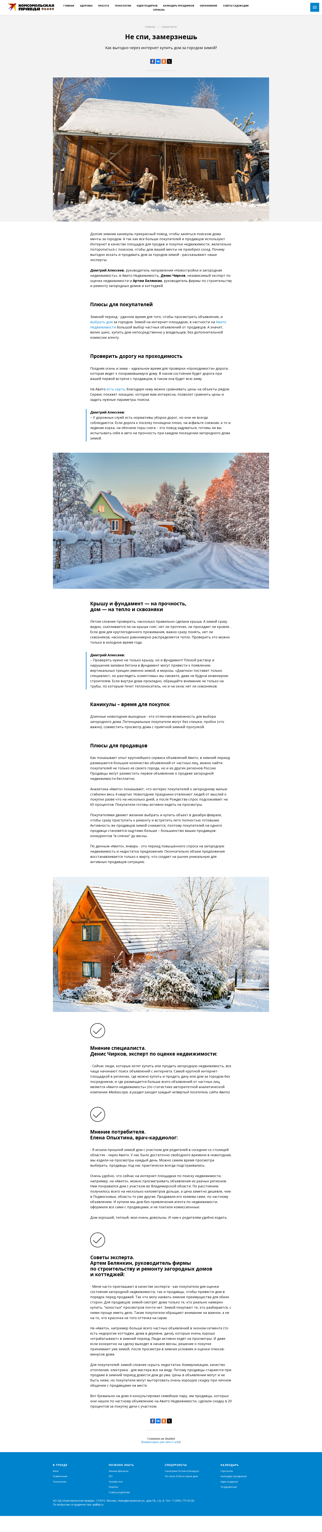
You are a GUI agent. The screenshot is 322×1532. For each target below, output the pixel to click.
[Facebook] (152, 61)
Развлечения (60, 1476)
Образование (208, 5)
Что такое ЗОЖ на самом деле (181, 1476)
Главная (68, 5)
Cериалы (159, 9)
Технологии (123, 5)
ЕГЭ (111, 1476)
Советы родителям (119, 1492)
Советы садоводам (236, 5)
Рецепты (113, 1487)
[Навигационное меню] (315, 7)
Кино (56, 1471)
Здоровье (86, 5)
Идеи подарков (147, 5)
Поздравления (229, 1487)
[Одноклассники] (163, 61)
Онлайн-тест (116, 1481)
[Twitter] (169, 61)
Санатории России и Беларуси (182, 1471)
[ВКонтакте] (158, 61)
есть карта (116, 389)
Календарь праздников (178, 5)
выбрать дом (101, 322)
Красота (103, 5)
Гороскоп (226, 1471)
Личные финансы (118, 1471)
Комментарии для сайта (161, 1442)
